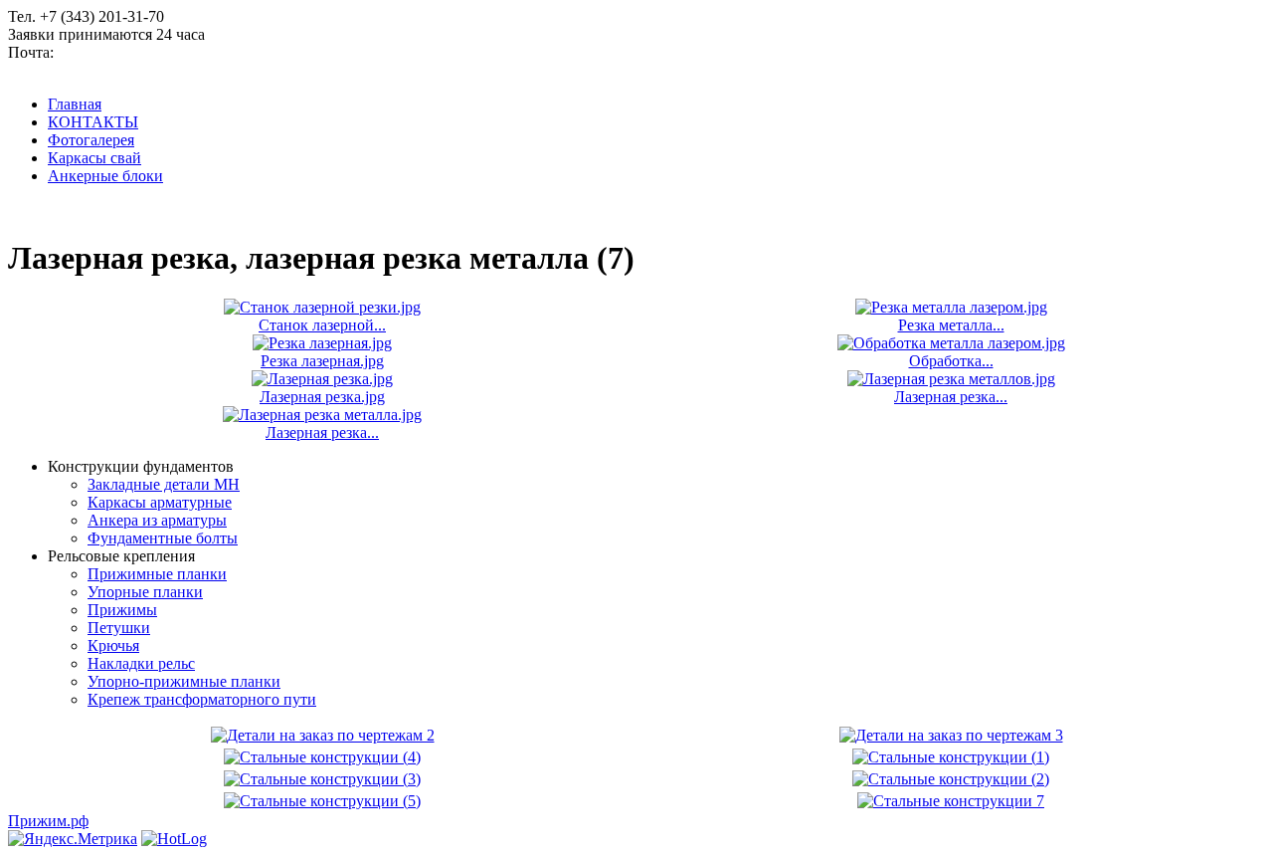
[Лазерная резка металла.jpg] (322, 414)
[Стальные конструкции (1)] (950, 757)
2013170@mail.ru (115, 52)
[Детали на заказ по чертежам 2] (323, 735)
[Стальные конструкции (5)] (322, 800)
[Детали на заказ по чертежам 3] (951, 735)
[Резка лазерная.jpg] (322, 342)
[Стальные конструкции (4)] (322, 757)
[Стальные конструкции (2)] (950, 778)
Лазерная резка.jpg (322, 396)
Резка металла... (951, 325)
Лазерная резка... (950, 396)
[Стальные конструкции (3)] (322, 778)
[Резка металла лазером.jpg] (951, 307)
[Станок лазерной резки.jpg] (322, 307)
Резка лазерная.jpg (322, 360)
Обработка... (951, 360)
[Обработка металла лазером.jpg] (951, 342)
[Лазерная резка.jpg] (322, 378)
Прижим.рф (48, 820)
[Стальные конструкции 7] (950, 800)
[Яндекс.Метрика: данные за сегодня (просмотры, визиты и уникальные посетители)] (72, 839)
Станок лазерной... (322, 325)
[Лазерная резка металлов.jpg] (951, 378)
